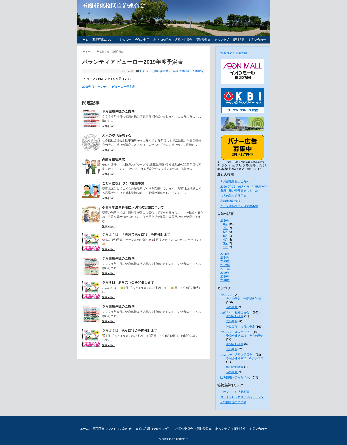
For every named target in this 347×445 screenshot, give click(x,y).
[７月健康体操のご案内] (91, 266)
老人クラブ (222, 39)
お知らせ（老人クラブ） (236, 331)
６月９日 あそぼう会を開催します (128, 282)
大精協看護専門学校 (233, 402)
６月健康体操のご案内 (118, 306)
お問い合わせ (257, 39)
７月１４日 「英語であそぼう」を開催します (136, 234)
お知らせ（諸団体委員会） (237, 354)
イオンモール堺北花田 (234, 391)
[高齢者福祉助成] (91, 167)
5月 (225, 235)
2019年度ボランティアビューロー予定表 (108, 86)
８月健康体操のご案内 (118, 111)
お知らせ (125, 39)
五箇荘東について (103, 39)
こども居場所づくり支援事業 (123, 183)
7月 (225, 228)
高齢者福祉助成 (113, 159)
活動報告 (197, 71)
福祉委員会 (203, 39)
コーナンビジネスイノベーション (242, 397)
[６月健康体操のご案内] (91, 314)
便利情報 (239, 39)
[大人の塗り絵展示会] (91, 143)
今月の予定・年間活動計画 (243, 298)
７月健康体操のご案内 (118, 258)
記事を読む (108, 126)
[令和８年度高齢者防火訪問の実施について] (91, 215)
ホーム (84, 39)
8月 (225, 224)
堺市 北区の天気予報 (233, 52)
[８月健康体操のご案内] (91, 119)
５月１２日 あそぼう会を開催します (129, 330)
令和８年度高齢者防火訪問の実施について (133, 207)
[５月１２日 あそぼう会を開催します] (91, 338)
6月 (225, 232)
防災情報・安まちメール (236, 377)
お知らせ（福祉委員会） (155, 71)
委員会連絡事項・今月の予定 (245, 335)
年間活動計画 (181, 71)
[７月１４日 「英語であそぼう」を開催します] (91, 242)
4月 (225, 239)
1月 (225, 247)
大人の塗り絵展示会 (116, 135)
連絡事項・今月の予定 (240, 326)
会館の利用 (142, 39)
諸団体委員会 (183, 39)
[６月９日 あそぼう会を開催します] (91, 290)
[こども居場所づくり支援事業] (91, 191)
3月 (225, 243)
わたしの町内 (162, 39)
